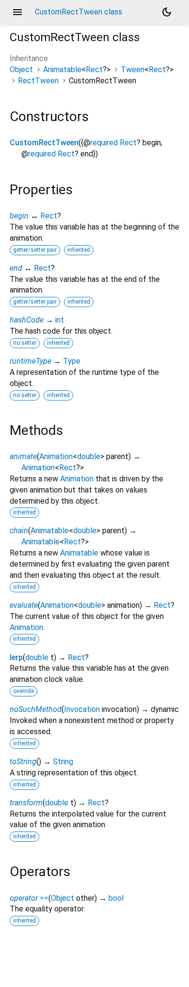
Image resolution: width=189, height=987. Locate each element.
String (63, 761)
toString (23, 761)
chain (19, 530)
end (16, 268)
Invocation (82, 709)
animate (23, 456)
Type (71, 361)
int (59, 319)
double (88, 456)
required (104, 142)
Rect (94, 69)
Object (21, 69)
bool (116, 898)
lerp (16, 657)
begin (19, 215)
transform (26, 802)
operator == (29, 898)
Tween (132, 69)
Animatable (62, 69)
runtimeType (30, 361)
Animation (56, 456)
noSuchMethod (36, 709)
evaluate (24, 605)
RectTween (38, 80)
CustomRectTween (44, 142)
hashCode (27, 319)
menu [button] (17, 12)
